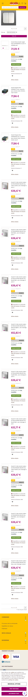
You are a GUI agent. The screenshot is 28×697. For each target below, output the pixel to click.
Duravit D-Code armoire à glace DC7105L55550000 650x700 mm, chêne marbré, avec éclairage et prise (19, 468)
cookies (12, 672)
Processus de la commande (9, 623)
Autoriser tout (14, 694)
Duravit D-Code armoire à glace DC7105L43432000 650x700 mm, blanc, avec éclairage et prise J (18, 562)
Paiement (4, 628)
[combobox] (10, 7)
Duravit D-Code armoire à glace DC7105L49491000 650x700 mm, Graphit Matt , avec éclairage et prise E (18, 374)
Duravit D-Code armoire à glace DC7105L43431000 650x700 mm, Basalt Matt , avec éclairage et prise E (18, 279)
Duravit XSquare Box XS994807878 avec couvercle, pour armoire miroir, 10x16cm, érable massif (18, 137)
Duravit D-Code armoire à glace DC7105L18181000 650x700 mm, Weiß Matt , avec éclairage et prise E (18, 516)
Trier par (3, 32)
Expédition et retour (7, 626)
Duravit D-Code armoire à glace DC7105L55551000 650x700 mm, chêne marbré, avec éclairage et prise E (19, 185)
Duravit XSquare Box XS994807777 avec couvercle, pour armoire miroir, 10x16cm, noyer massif (18, 90)
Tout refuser (14, 689)
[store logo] (14, 3)
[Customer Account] (19, 3)
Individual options (14, 684)
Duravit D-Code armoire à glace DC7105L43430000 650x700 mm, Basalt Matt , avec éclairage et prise (18, 421)
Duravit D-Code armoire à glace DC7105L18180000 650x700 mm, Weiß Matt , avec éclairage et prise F (18, 232)
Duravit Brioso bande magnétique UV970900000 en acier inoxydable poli (18, 43)
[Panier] (25, 3)
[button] (6, 3)
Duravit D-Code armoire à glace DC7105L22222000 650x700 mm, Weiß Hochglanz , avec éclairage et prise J (19, 326)
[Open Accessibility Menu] (24, 693)
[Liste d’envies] (22, 3)
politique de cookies (13, 680)
